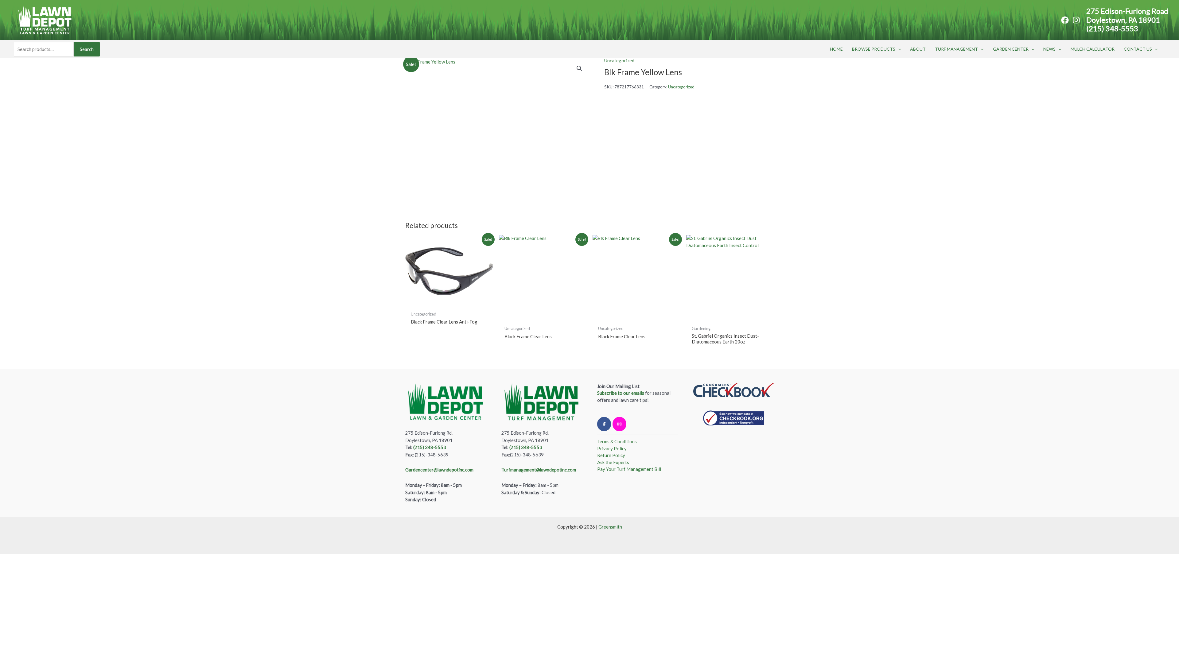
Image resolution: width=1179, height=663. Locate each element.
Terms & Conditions (617, 441)
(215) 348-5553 (1112, 28)
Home (836, 49)
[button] (898, 49)
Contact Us (1138, 49)
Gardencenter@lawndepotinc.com (439, 469)
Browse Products (873, 49)
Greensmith (610, 526)
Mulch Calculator (1093, 49)
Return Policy (611, 455)
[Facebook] (1065, 20)
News (1049, 49)
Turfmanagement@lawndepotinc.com (538, 469)
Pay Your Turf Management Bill (629, 469)
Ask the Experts (613, 462)
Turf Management (956, 49)
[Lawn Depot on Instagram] (619, 424)
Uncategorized (619, 60)
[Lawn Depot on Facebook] (604, 424)
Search (87, 49)
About (918, 49)
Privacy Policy (612, 448)
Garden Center (1011, 49)
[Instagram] (1076, 20)
